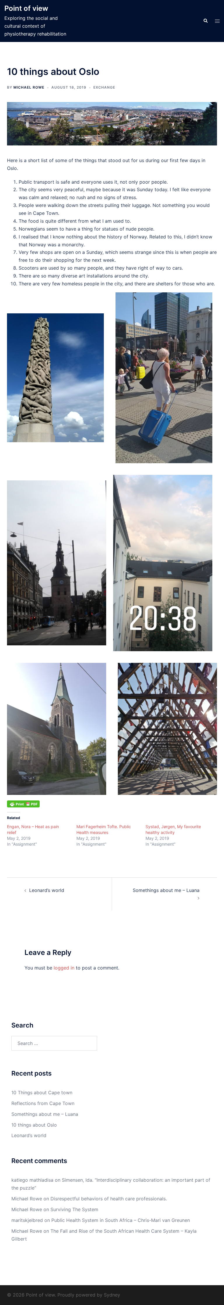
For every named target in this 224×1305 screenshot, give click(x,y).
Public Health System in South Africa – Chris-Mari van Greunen (120, 1220)
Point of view (26, 8)
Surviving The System (74, 1209)
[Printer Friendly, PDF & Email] (23, 803)
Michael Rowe (28, 87)
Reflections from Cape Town (42, 1103)
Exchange (104, 87)
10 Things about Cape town (41, 1092)
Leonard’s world (46, 890)
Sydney (112, 1295)
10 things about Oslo (34, 1125)
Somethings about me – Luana (166, 890)
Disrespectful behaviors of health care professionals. (108, 1199)
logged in (64, 968)
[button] (205, 21)
